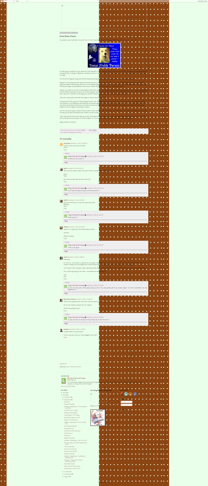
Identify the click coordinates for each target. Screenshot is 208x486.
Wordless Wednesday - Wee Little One (75, 440)
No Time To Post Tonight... (71, 410)
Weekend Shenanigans (70, 413)
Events (76, 132)
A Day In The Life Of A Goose (76, 156)
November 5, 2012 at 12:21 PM (95, 215)
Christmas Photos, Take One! (72, 431)
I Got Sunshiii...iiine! (69, 447)
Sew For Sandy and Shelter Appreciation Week (75, 443)
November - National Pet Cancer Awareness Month (73, 461)
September (67, 474)
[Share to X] (92, 130)
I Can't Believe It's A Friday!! (72, 415)
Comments (125, 405)
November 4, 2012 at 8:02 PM (79, 143)
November (67, 400)
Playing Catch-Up (69, 429)
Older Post (145, 364)
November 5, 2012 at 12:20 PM (95, 156)
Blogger (107, 482)
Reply (65, 150)
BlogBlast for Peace (128, 40)
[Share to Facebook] (94, 130)
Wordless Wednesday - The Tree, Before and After (75, 407)
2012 (64, 395)
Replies (67, 153)
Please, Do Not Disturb (70, 451)
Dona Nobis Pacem (69, 464)
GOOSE (66, 200)
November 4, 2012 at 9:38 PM (76, 257)
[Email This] (89, 130)
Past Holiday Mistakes (70, 426)
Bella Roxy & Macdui (69, 299)
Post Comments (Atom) (74, 367)
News (80, 132)
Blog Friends (67, 132)
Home (104, 364)
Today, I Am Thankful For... (71, 420)
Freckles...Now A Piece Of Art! (72, 469)
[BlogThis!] (91, 130)
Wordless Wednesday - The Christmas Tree (75, 423)
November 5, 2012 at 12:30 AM (83, 299)
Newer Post (63, 364)
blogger (78, 71)
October (66, 472)
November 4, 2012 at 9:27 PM (76, 227)
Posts (124, 402)
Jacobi (65, 257)
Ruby (79, 40)
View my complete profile (68, 386)
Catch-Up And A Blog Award (72, 466)
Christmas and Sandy (70, 449)
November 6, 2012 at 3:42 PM (77, 329)
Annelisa (66, 329)
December (67, 397)
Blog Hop (72, 132)
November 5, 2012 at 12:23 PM (95, 285)
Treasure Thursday (69, 404)
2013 (64, 393)
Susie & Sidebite (89, 40)
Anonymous (67, 143)
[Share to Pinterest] (95, 130)
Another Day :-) (68, 433)
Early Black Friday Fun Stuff (72, 418)
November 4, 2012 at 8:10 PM (75, 168)
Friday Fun (67, 402)
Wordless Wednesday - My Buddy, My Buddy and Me (74, 457)
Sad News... (67, 436)
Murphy (66, 227)
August (66, 477)
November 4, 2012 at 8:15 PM (76, 200)
